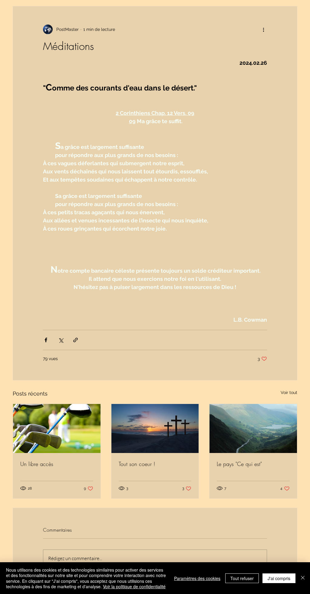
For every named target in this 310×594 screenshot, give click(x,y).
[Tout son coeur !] (155, 428)
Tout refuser (242, 578)
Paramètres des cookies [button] (197, 578)
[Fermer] (302, 578)
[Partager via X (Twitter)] (61, 340)
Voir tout (289, 392)
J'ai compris (279, 578)
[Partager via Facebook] (46, 340)
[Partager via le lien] (75, 340)
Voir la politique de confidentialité (134, 586)
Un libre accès (36, 464)
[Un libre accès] (57, 428)
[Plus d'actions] (263, 29)
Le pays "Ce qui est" (239, 464)
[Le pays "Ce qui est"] (253, 428)
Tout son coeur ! (137, 464)
